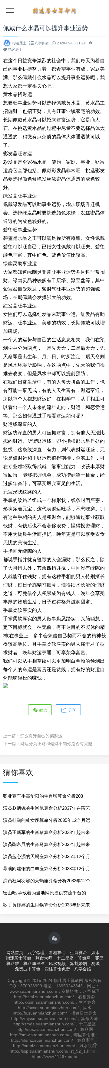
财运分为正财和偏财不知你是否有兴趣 (56, 743)
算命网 (84, 958)
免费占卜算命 (27, 969)
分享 (71, 710)
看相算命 (57, 952)
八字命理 (36, 952)
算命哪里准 (34, 963)
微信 (42, 710)
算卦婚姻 (78, 963)
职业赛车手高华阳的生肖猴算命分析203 (43, 796)
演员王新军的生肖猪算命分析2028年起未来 (46, 832)
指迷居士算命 (18, 958)
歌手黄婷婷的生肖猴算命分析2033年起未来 (46, 904)
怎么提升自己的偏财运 (41, 735)
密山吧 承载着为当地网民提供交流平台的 (44, 892)
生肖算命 (78, 952)
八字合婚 (82, 969)
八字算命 (42, 43)
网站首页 (14, 952)
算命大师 (43, 958)
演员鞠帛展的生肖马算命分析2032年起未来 (46, 844)
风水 (95, 952)
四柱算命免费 (57, 969)
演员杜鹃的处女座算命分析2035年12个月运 (46, 820)
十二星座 (65, 958)
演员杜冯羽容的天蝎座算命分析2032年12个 (46, 880)
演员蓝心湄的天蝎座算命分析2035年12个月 (46, 856)
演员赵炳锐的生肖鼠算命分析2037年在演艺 (46, 808)
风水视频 (57, 963)
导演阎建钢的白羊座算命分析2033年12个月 (46, 868)
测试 (95, 963)
